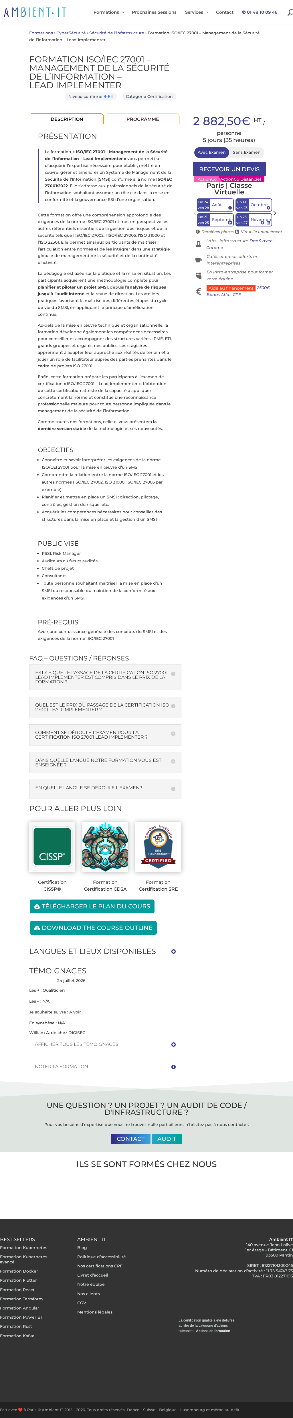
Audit (166, 1138)
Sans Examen (247, 152)
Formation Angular (19, 1308)
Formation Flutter (18, 1280)
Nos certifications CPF (99, 1266)
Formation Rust (16, 1326)
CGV (81, 1302)
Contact (131, 1138)
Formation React (17, 1289)
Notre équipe (91, 1284)
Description (67, 119)
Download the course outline (97, 927)
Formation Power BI (21, 1317)
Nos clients (88, 1293)
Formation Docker (19, 1271)
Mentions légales (94, 1312)
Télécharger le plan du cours (96, 906)
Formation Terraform (21, 1298)
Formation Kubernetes (23, 1247)
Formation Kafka (17, 1335)
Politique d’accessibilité (101, 1256)
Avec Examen (212, 152)
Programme (142, 119)
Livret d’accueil (92, 1275)
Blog (82, 1247)
